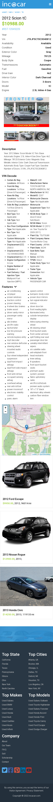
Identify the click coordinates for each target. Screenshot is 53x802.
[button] (26, 427)
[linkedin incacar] (23, 771)
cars (11, 12)
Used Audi (6, 717)
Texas (4, 668)
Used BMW (7, 705)
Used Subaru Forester (38, 709)
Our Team (6, 745)
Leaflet (34, 454)
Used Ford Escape (36, 725)
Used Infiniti (7, 729)
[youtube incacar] (29, 771)
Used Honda (7, 713)
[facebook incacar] (10, 771)
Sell (3, 753)
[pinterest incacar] (17, 771)
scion (17, 12)
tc (23, 12)
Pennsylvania (8, 672)
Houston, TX (33, 680)
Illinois (5, 676)
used (4, 12)
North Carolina (8, 688)
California (6, 660)
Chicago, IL (33, 668)
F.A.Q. (4, 749)
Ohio (4, 680)
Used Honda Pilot (36, 717)
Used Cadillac (8, 721)
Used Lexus (7, 709)
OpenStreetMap (44, 454)
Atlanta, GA (33, 660)
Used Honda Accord (37, 713)
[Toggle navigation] (50, 4)
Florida (5, 664)
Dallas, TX (32, 672)
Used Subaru (7, 700)
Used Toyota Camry (37, 721)
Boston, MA (33, 664)
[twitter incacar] (4, 771)
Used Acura (7, 725)
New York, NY (34, 688)
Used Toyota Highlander (39, 705)
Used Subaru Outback (38, 700)
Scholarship (7, 758)
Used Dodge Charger (37, 729)
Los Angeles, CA (35, 684)
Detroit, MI (33, 676)
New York (6, 684)
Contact (5, 762)
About (4, 741)
